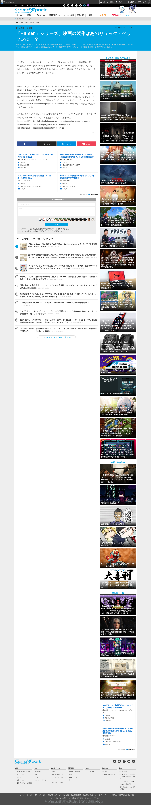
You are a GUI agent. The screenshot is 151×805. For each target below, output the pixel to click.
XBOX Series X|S (57, 774)
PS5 (53, 771)
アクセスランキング (24, 19)
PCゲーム (41, 15)
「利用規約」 (43, 231)
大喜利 (105, 771)
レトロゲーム (90, 771)
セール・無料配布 (74, 771)
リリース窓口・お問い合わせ (38, 795)
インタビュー (21, 777)
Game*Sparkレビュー (24, 771)
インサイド (102, 15)
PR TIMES (80, 798)
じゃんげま (123, 771)
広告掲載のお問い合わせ (55, 795)
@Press (96, 798)
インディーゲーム (40, 780)
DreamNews (88, 798)
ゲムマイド (130, 15)
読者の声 (80, 15)
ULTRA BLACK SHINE (127, 781)
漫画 (90, 15)
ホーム (19, 15)
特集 (29, 15)
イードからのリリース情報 (58, 798)
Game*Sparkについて (21, 795)
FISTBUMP (116, 15)
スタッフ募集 (72, 798)
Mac (36, 774)
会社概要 (66, 795)
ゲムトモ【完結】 (125, 784)
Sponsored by (84, 194)
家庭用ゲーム (54, 15)
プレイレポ (20, 774)
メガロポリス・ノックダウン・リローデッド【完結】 (128, 776)
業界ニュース (73, 777)
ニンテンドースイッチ (59, 782)
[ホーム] (16, 22)
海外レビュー (21, 780)
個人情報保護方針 (76, 795)
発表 (70, 774)
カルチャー (88, 768)
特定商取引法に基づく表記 (126, 795)
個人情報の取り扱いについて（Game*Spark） (96, 795)
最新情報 (71, 768)
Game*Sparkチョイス (110, 774)
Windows (38, 771)
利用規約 (114, 795)
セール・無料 (68, 15)
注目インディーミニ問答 (24, 783)
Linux (36, 777)
